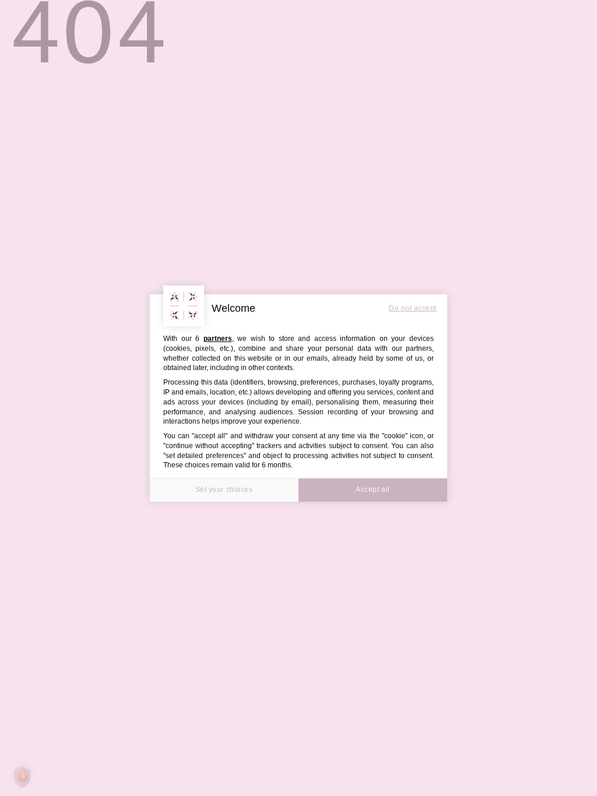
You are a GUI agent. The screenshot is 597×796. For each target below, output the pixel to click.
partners (217, 338)
